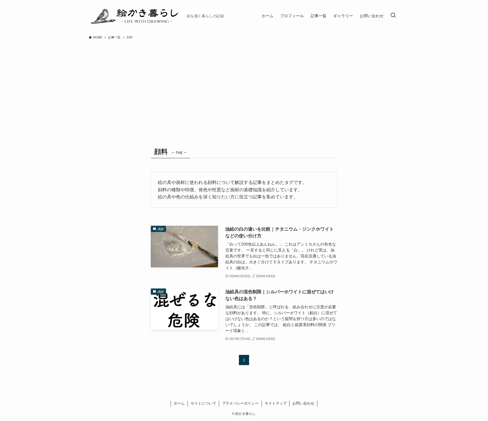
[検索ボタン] (393, 16)
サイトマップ (276, 403)
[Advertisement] (244, 84)
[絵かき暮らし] (135, 16)
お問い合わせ (303, 403)
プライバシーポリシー (240, 403)
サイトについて (203, 403)
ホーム (179, 403)
